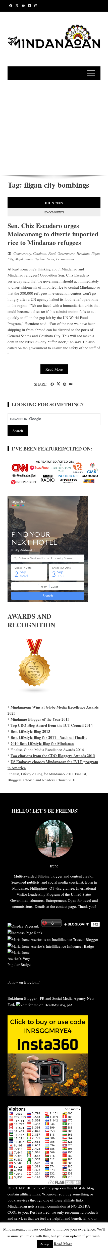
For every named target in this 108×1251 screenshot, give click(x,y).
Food (52, 253)
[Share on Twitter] (58, 384)
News (50, 259)
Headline (83, 253)
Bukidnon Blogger (22, 998)
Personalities (65, 259)
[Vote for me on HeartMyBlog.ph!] (44, 1004)
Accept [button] (45, 1244)
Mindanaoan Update (30, 259)
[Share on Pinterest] (65, 384)
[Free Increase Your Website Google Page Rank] (25, 932)
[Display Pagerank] (23, 925)
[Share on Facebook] (52, 384)
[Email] (71, 384)
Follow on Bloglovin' (24, 982)
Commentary (22, 253)
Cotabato (39, 253)
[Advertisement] (54, 127)
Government (66, 253)
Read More (54, 369)
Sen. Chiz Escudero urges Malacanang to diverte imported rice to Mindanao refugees (53, 234)
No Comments (54, 212)
